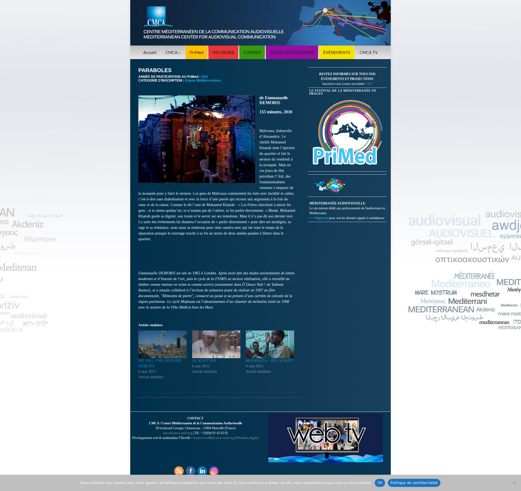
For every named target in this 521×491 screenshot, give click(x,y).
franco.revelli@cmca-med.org (213, 438)
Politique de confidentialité (414, 482)
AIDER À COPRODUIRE (292, 52)
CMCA (172, 52)
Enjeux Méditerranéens (203, 80)
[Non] (514, 483)
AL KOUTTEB (204, 361)
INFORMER (223, 52)
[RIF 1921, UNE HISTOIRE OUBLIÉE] (162, 344)
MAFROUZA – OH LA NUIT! (270, 361)
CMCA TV (369, 52)
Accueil (149, 52)
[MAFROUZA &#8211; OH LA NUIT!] (270, 344)
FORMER (252, 52)
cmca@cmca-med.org (177, 433)
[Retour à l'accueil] (260, 23)
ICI (370, 84)
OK (380, 482)
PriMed (196, 52)
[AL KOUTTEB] (216, 344)
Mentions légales (247, 438)
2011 (204, 77)
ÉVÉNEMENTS (336, 52)
